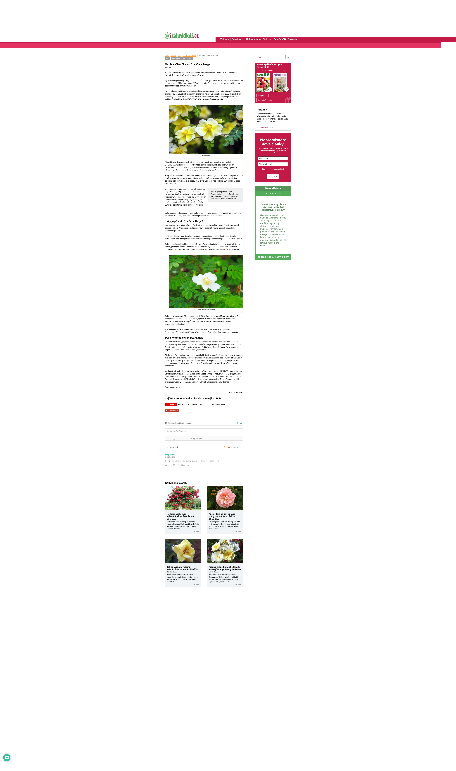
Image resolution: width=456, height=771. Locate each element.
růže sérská (187, 59)
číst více (196, 532)
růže (167, 59)
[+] (200, 438)
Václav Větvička (236, 393)
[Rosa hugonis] (206, 154)
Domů (167, 56)
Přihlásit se (273, 176)
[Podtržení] (174, 438)
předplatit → (262, 95)
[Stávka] (177, 438)
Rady (179, 56)
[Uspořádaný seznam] (181, 438)
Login (240, 423)
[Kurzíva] (171, 438)
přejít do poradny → (265, 127)
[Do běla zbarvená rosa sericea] (206, 307)
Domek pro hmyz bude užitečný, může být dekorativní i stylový (273, 207)
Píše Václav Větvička (189, 56)
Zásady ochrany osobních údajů (273, 169)
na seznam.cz (173, 410)
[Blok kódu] (190, 438)
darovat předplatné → (266, 100)
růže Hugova (176, 59)
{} (197, 438)
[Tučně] (167, 438)
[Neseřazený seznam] (184, 438)
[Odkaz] (194, 438)
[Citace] (187, 438)
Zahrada (173, 56)
